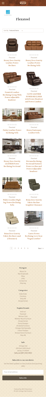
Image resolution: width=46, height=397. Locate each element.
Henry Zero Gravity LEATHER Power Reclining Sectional (12, 163)
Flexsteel (23, 314)
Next (40, 248)
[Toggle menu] (3, 3)
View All (23, 335)
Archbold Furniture (23, 326)
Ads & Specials (23, 274)
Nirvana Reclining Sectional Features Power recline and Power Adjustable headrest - (34, 166)
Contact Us (23, 281)
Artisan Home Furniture (23, 333)
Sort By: (6, 30)
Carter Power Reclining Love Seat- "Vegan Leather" (34, 236)
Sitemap (23, 283)
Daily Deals (23, 294)
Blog (23, 276)
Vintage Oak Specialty (23, 328)
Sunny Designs (23, 323)
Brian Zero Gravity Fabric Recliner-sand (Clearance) (12, 236)
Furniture (23, 296)
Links (23, 278)
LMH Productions (26, 389)
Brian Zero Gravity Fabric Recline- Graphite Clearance (34, 202)
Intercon (23, 312)
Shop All (23, 299)
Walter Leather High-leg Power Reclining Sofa (12, 202)
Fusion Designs (23, 330)
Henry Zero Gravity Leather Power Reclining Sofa (34, 63)
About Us (23, 271)
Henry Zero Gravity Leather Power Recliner (12, 63)
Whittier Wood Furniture (23, 319)
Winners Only (23, 316)
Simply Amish (23, 301)
